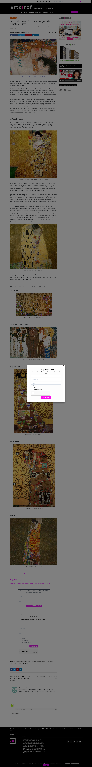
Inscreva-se (46, 397)
